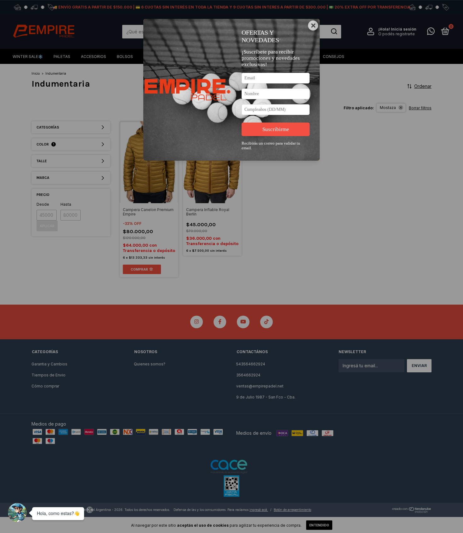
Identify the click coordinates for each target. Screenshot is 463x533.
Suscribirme (275, 129)
